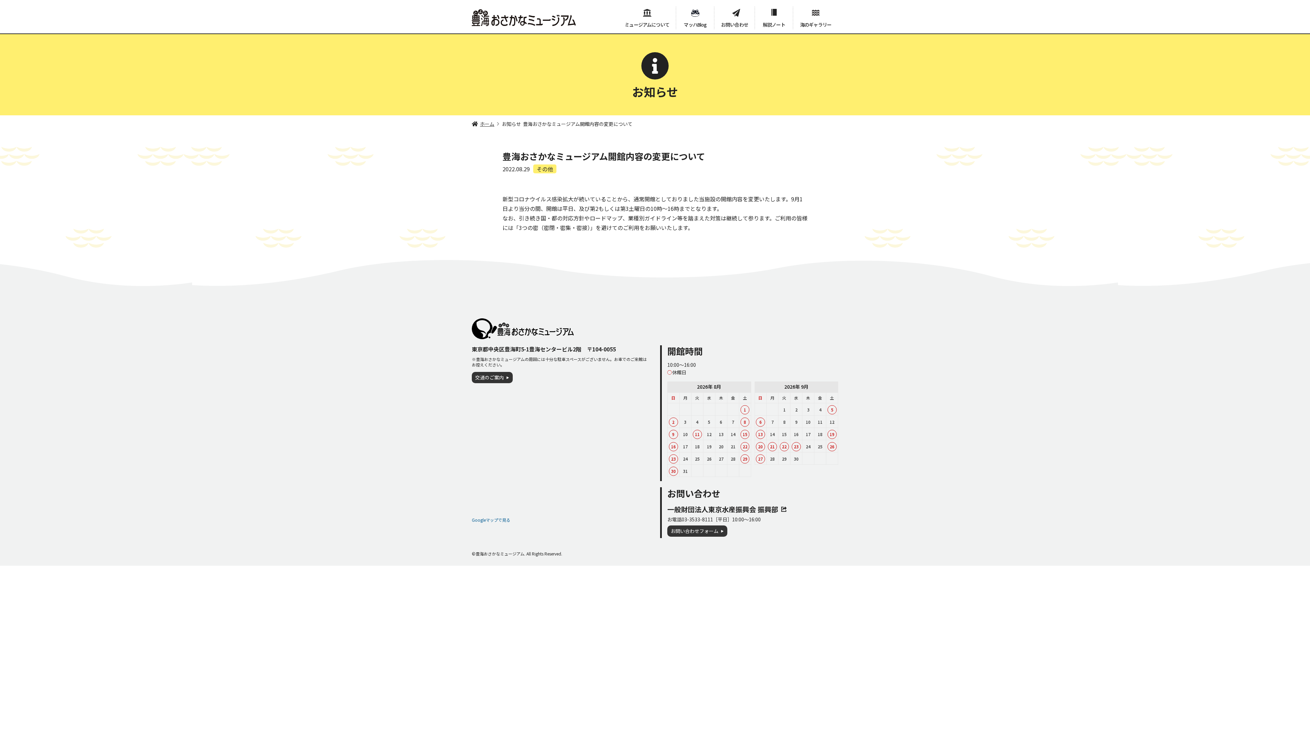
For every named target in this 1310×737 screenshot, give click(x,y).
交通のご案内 (489, 377)
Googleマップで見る (491, 520)
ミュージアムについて (647, 24)
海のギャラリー (815, 24)
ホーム (487, 123)
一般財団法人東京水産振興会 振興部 (722, 509)
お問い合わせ (734, 24)
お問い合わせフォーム (694, 531)
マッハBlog (695, 24)
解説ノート (774, 24)
